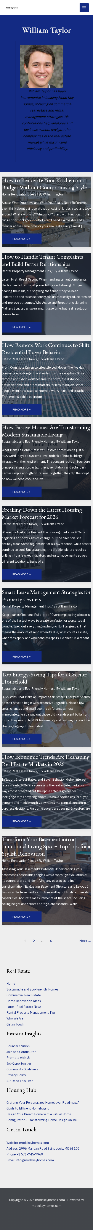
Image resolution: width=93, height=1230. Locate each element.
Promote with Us (18, 1058)
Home (10, 983)
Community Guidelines (22, 1069)
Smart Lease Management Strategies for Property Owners (46, 595)
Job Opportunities (19, 1063)
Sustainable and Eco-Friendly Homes (28, 442)
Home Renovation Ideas (19, 194)
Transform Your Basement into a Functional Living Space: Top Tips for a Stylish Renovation (46, 846)
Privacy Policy (16, 1075)
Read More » (23, 238)
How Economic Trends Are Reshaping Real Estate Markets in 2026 (46, 760)
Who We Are (15, 1018)
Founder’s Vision (18, 1046)
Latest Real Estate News (19, 359)
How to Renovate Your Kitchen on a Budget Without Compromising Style (44, 183)
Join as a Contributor (21, 1052)
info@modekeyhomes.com (35, 1160)
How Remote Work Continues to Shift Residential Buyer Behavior (46, 348)
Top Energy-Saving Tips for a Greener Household (44, 677)
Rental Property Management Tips (26, 271)
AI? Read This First (19, 1081)
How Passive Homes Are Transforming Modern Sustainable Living (46, 430)
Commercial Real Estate (23, 995)
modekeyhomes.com (34, 1143)
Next (85, 941)
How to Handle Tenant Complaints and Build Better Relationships (42, 260)
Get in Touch (15, 1024)
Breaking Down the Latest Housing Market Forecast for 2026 (42, 513)
